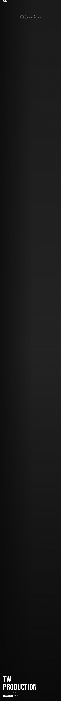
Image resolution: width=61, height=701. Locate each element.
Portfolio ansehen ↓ (8, 695)
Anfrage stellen (16, 695)
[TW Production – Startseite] (5, 1)
